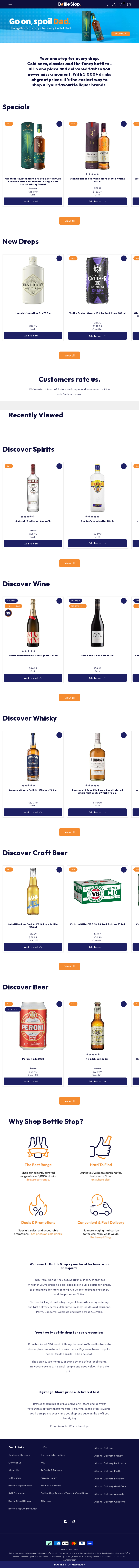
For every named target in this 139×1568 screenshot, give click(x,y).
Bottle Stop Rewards (20, 1485)
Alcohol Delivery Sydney (108, 1455)
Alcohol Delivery (104, 1448)
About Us (13, 1470)
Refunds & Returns (51, 1470)
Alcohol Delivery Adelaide (109, 1494)
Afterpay (46, 1501)
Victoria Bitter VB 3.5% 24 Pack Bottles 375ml (97, 924)
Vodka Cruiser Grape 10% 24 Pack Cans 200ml (97, 313)
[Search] (106, 4)
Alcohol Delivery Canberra (109, 1501)
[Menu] (10, 4)
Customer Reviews (19, 1455)
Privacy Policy (49, 1477)
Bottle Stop (73, 1550)
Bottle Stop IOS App (20, 1501)
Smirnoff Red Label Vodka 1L (33, 521)
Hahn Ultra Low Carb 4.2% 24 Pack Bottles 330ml (33, 926)
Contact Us (15, 1462)
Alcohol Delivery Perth (107, 1470)
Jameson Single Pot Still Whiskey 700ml (33, 790)
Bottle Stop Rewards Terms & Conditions (64, 1493)
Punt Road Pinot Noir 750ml (97, 655)
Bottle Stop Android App (22, 1508)
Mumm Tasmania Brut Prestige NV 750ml (33, 655)
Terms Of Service (51, 1485)
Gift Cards (14, 1477)
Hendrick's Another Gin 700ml (33, 313)
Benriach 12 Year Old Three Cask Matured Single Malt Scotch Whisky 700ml (97, 791)
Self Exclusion (16, 1493)
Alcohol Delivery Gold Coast (110, 1486)
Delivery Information (53, 1455)
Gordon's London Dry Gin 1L (97, 521)
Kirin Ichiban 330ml (97, 1058)
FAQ (43, 1462)
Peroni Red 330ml (33, 1058)
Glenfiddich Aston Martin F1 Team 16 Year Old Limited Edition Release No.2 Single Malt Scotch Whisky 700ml (33, 181)
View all (69, 220)
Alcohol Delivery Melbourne (110, 1463)
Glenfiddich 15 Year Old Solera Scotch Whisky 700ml (97, 180)
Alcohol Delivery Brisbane (109, 1478)
